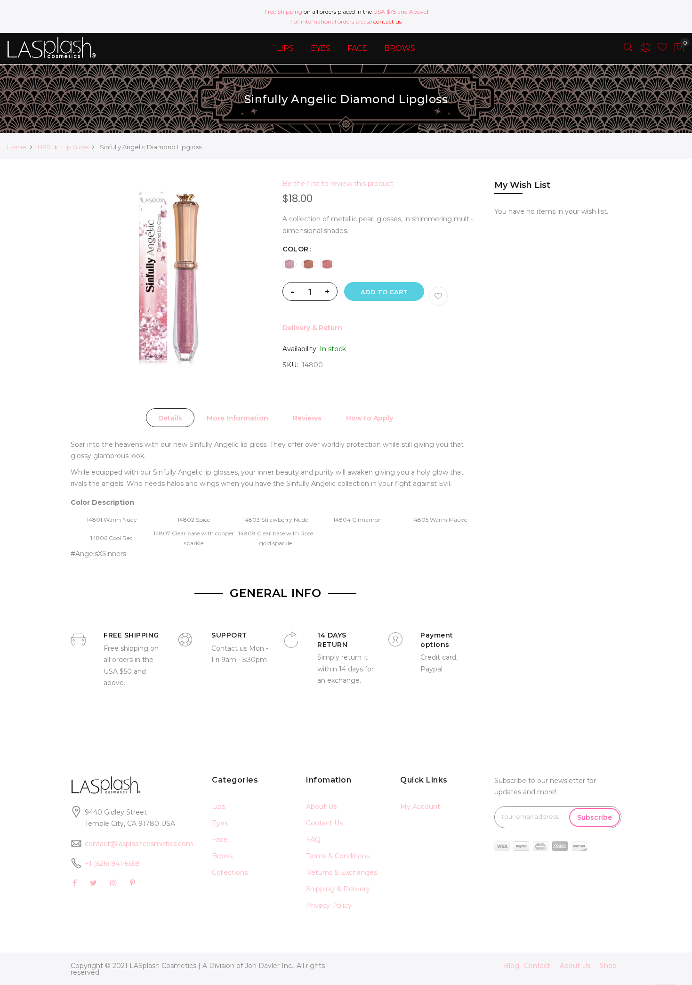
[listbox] (381, 264)
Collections (230, 872)
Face (220, 839)
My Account (420, 806)
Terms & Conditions (338, 856)
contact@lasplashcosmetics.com (139, 844)
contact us (387, 21)
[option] (289, 264)
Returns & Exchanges (341, 872)
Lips (218, 806)
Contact (537, 965)
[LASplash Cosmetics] (57, 47)
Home (16, 147)
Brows (222, 856)
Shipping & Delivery (338, 889)
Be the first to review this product (338, 183)
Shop (608, 965)
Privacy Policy (329, 905)
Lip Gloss (75, 147)
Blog (511, 965)
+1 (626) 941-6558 (112, 863)
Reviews (307, 418)
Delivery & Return (312, 327)
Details (170, 418)
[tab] (170, 417)
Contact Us (324, 823)
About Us (321, 806)
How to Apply (369, 418)
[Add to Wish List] (438, 296)
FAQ (313, 839)
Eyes (220, 823)
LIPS (44, 147)
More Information (237, 418)
